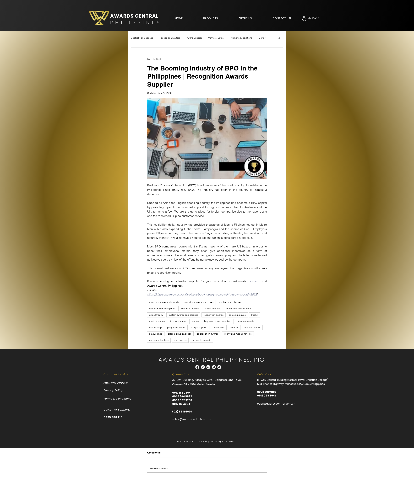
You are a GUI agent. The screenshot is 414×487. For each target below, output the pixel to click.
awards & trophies (189, 308)
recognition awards (213, 314)
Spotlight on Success (142, 37)
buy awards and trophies (217, 321)
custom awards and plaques (183, 314)
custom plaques (237, 314)
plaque (195, 321)
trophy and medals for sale (238, 333)
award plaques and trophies (199, 302)
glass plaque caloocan (179, 333)
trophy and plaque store (238, 308)
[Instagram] (203, 367)
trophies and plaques (230, 302)
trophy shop (155, 327)
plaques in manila (176, 327)
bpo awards (180, 340)
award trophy (156, 314)
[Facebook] (197, 367)
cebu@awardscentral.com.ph (276, 404)
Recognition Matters (169, 37)
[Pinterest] (214, 367)
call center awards (201, 340)
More (261, 37)
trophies (234, 327)
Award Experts (194, 37)
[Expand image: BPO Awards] (207, 138)
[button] (210, 18)
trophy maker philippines (162, 308)
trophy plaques (178, 321)
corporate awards (245, 321)
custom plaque (157, 321)
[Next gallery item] (263, 138)
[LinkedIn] (208, 367)
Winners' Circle (216, 37)
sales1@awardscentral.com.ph (191, 419)
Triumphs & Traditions (241, 37)
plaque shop (155, 333)
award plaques (212, 308)
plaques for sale (252, 327)
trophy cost (218, 327)
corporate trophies (159, 340)
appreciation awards (207, 333)
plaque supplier (199, 327)
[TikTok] (219, 367)
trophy (254, 314)
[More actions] (265, 59)
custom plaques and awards (164, 302)
